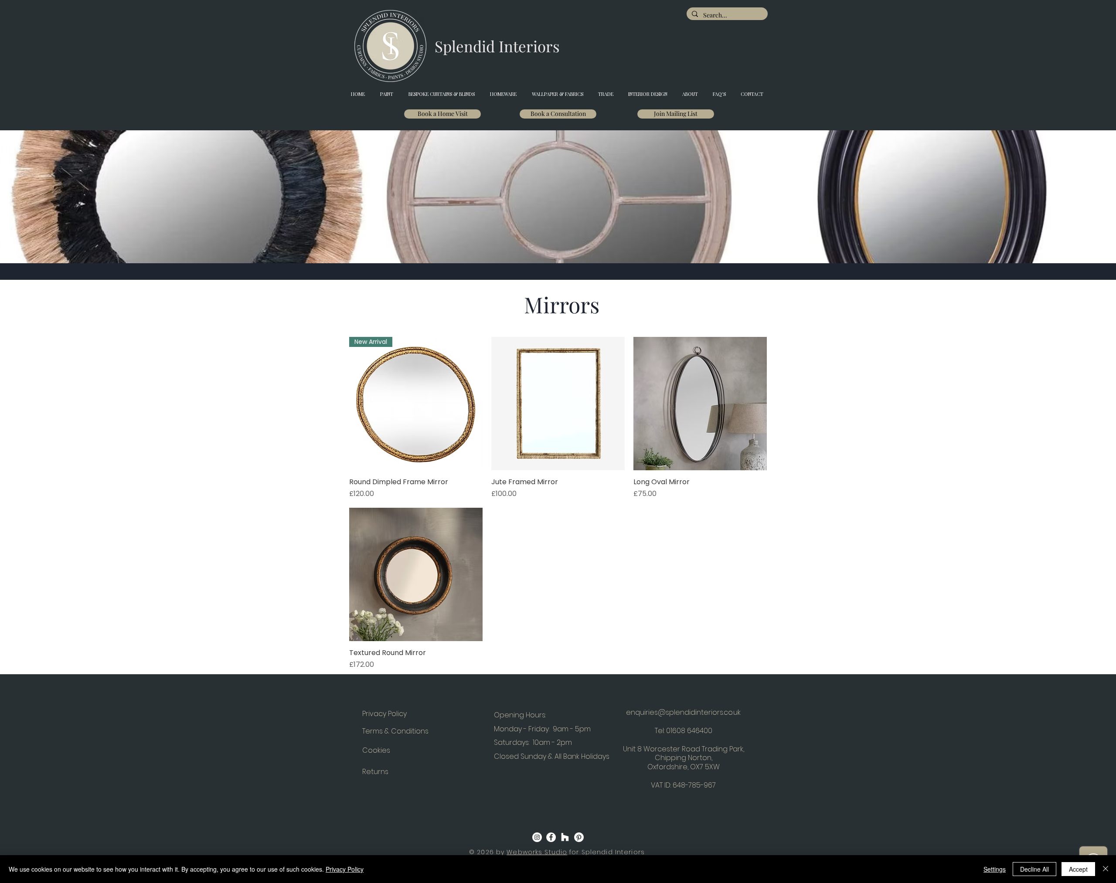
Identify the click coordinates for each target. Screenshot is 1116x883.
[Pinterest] (579, 837)
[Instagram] (537, 837)
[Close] (1105, 869)
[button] (678, 16)
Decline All (1034, 869)
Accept (1078, 869)
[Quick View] (558, 403)
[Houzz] (565, 837)
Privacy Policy (345, 869)
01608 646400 (689, 731)
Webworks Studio (537, 852)
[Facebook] (551, 837)
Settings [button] (994, 869)
